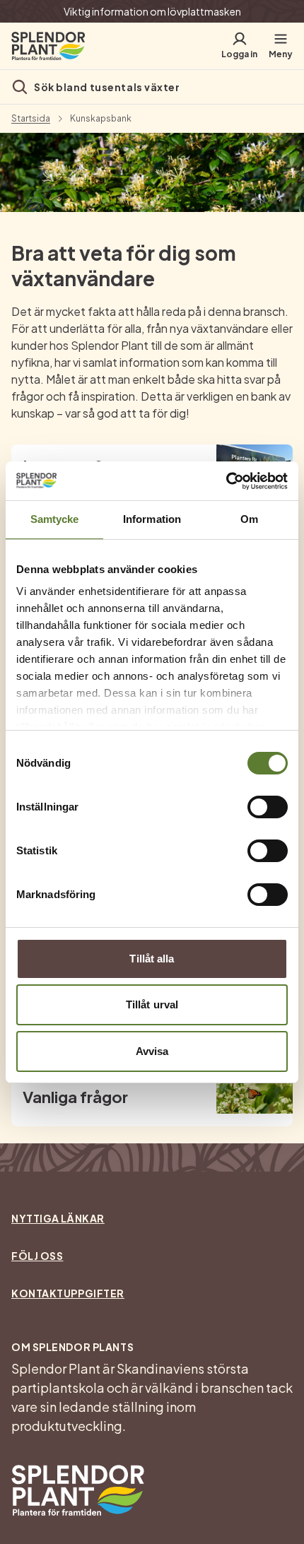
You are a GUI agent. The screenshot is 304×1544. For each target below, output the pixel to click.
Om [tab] (249, 519)
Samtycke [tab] (54, 519)
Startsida (30, 119)
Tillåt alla (151, 959)
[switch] (267, 807)
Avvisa (152, 1051)
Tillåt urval (152, 1004)
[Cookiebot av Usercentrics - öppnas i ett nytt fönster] (226, 481)
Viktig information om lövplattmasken (152, 11)
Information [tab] (152, 519)
